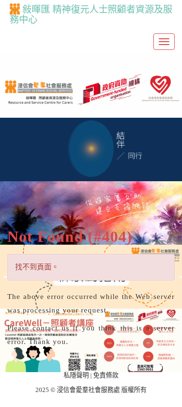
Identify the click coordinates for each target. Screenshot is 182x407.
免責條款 (105, 375)
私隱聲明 (76, 375)
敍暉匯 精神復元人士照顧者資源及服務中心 (91, 14)
